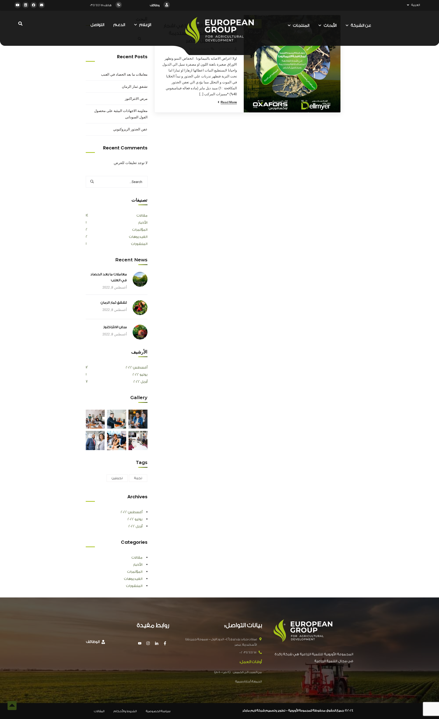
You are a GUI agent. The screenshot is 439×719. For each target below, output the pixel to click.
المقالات (99, 711)
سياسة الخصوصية (158, 711)
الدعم (119, 24)
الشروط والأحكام (125, 711)
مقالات (142, 216)
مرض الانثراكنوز (136, 98)
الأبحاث (330, 25)
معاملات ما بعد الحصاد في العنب (124, 74)
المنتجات (301, 25)
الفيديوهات (138, 237)
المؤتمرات (139, 230)
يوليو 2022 (140, 375)
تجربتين (117, 478)
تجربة (138, 478)
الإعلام (145, 24)
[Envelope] (41, 5)
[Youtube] (17, 5)
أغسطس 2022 (136, 367)
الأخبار (142, 223)
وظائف (155, 5)
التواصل (97, 24)
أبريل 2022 (140, 382)
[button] (95, 642)
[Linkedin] (25, 5)
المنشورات (139, 244)
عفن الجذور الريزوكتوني (130, 129)
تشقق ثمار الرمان (134, 86)
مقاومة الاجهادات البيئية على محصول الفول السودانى (120, 113)
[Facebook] (33, 5)
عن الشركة (361, 25)
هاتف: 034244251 (101, 5)
